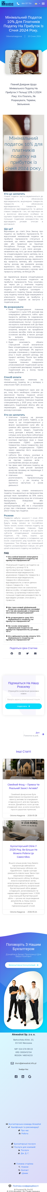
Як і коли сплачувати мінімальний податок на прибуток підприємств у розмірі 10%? (22, 628)
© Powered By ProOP (23, 1190)
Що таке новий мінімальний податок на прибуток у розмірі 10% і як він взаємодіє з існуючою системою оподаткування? (23, 610)
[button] (43, 3)
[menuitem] (36, 3)
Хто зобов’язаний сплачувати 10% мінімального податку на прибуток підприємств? (22, 558)
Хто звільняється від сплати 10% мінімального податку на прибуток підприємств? (23, 638)
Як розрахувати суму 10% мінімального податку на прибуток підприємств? (20, 619)
